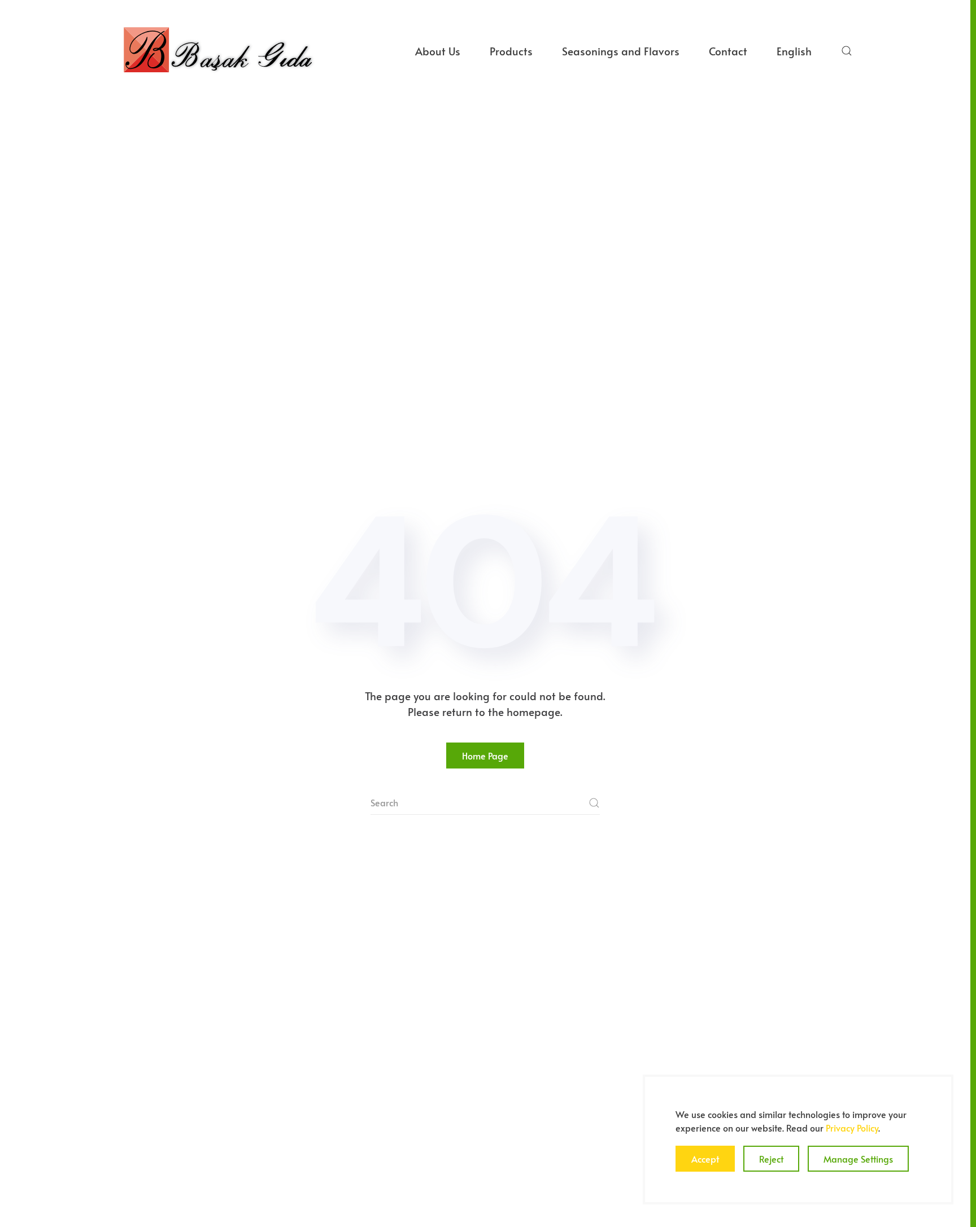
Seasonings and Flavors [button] (620, 50)
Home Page (485, 755)
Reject (771, 1158)
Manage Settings (858, 1158)
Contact (728, 50)
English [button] (794, 50)
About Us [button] (437, 50)
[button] (846, 51)
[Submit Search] (594, 803)
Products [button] (511, 50)
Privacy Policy (852, 1127)
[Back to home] (217, 51)
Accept (705, 1158)
